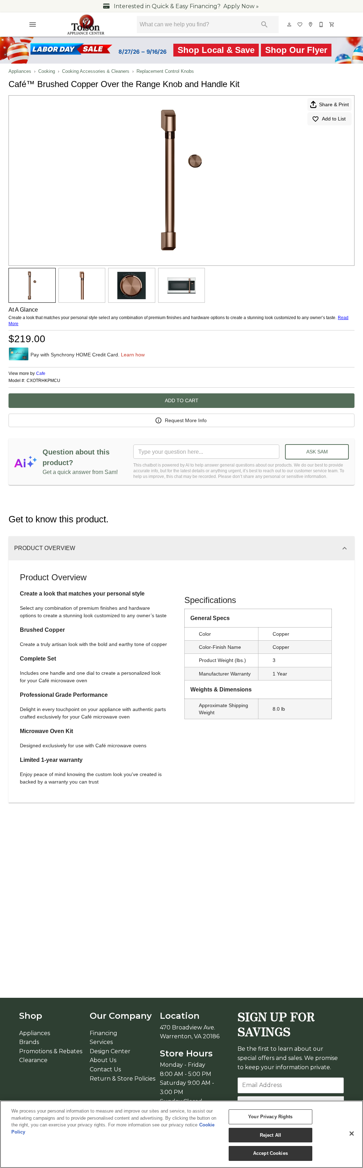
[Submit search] (264, 24)
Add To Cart (182, 400)
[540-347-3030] (321, 24)
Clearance (33, 1060)
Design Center (110, 1051)
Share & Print (334, 104)
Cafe (40, 373)
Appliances (20, 71)
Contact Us (105, 1069)
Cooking (46, 71)
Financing (103, 1033)
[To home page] (86, 24)
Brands (29, 1042)
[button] (32, 24)
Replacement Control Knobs (165, 71)
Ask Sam (317, 451)
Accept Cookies (270, 1153)
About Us (103, 1060)
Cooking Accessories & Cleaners (95, 71)
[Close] (351, 1133)
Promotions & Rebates (50, 1051)
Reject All (270, 1135)
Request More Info (186, 420)
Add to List (334, 119)
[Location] (310, 24)
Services (101, 1042)
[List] (300, 24)
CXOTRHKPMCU (43, 380)
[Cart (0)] (332, 24)
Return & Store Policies (122, 1078)
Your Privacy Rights (270, 1116)
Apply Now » (241, 6)
